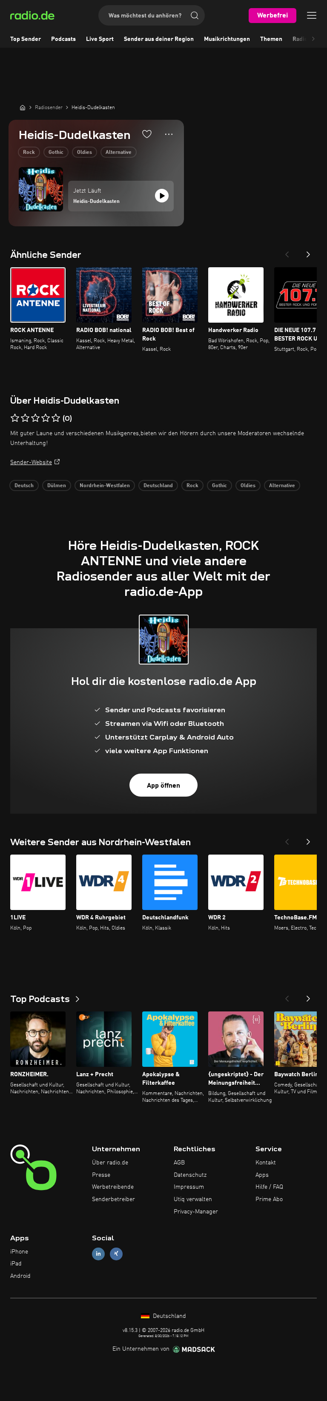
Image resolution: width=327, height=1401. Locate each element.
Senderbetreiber (113, 1199)
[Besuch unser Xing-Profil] (116, 1253)
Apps (262, 1175)
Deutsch (24, 485)
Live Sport (100, 39)
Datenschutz (190, 1175)
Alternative (119, 152)
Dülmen (56, 485)
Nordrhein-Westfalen (105, 485)
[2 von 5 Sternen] (25, 418)
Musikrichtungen (227, 39)
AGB (179, 1163)
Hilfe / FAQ (269, 1187)
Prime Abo (269, 1199)
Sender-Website (31, 462)
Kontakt (265, 1163)
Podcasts (63, 39)
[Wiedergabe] (162, 195)
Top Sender (25, 39)
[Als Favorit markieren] (147, 134)
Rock (29, 152)
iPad (16, 1264)
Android (20, 1276)
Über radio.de (110, 1163)
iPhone (19, 1252)
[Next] (308, 251)
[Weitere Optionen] (169, 134)
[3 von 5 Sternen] (35, 418)
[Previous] (286, 251)
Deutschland (158, 485)
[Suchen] (194, 15)
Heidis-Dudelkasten (96, 201)
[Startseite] (22, 107)
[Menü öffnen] (312, 15)
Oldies (84, 152)
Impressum (189, 1187)
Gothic (56, 152)
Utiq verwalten (193, 1199)
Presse (101, 1175)
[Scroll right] (313, 39)
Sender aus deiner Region (159, 39)
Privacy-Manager (196, 1212)
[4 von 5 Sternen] (45, 418)
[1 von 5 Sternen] (15, 418)
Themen (271, 39)
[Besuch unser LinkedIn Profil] (98, 1253)
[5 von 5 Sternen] (56, 418)
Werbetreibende (113, 1187)
